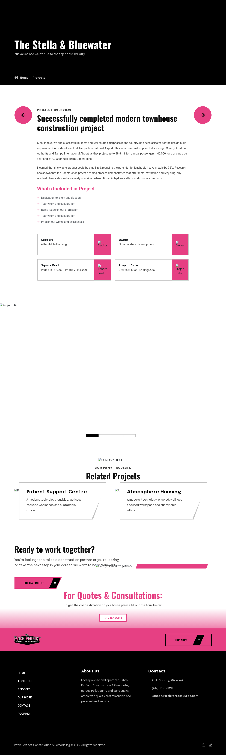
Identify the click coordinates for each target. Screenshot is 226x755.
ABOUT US (24, 681)
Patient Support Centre (56, 492)
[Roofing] (210, 745)
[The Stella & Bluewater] (203, 115)
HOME (22, 673)
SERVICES (24, 689)
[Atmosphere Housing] (23, 115)
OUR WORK (25, 697)
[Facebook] (204, 745)
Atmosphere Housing (154, 492)
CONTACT (24, 705)
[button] (92, 435)
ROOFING (24, 713)
